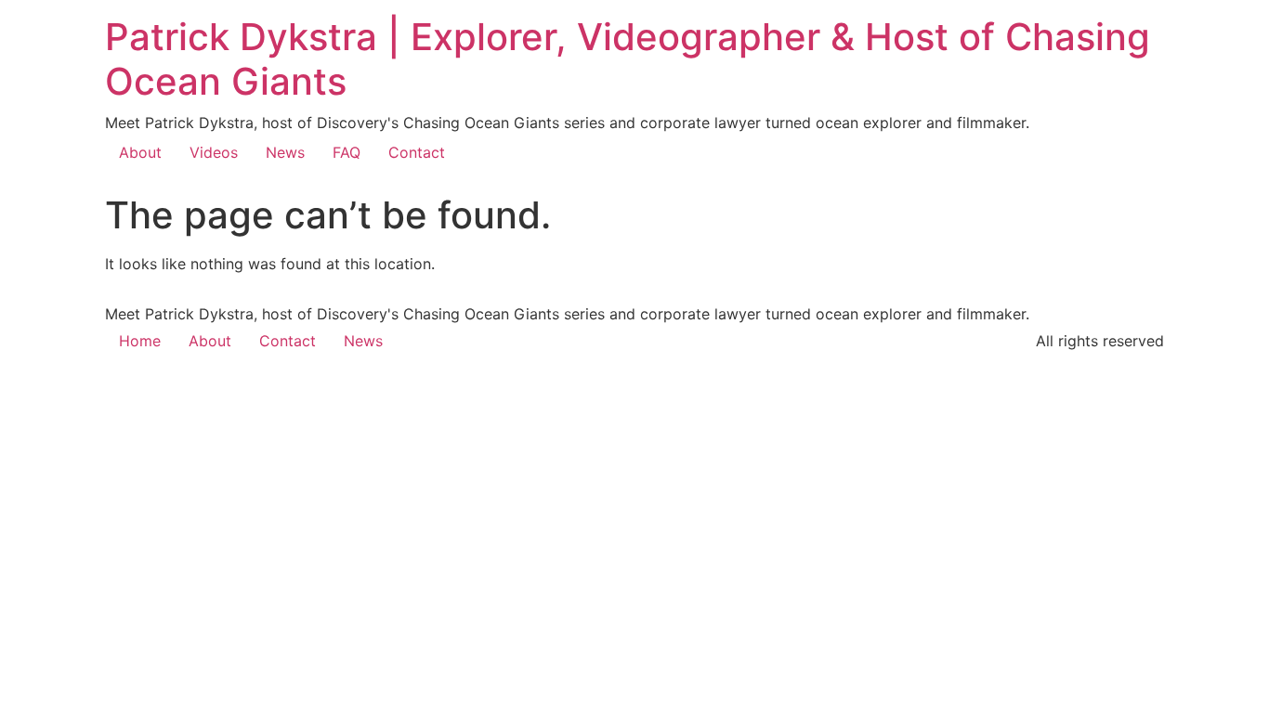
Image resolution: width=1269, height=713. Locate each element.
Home (140, 340)
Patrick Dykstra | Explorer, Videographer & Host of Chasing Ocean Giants (627, 59)
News (285, 152)
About (140, 152)
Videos (214, 152)
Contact (416, 152)
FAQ (346, 152)
